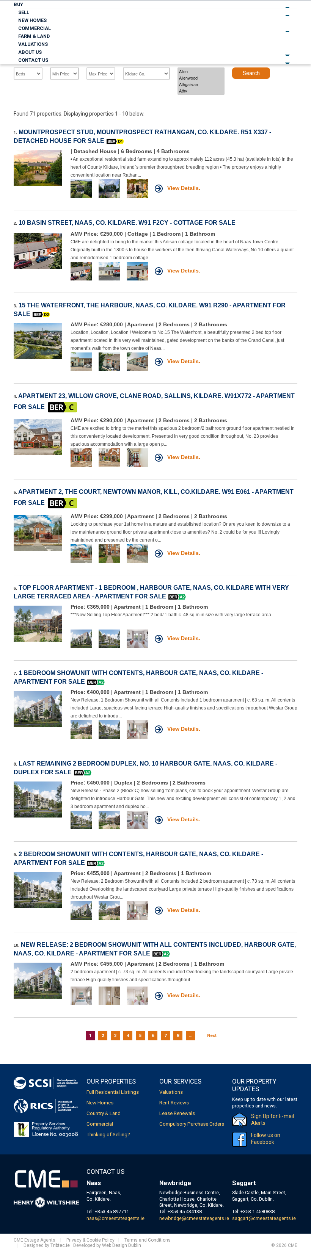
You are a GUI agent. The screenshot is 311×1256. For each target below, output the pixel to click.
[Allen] (201, 71)
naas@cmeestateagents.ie (115, 1218)
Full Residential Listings (112, 1092)
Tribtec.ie (60, 1245)
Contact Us (33, 60)
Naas (93, 1183)
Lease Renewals (177, 1113)
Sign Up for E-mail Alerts (272, 1119)
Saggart (244, 1183)
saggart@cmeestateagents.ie (264, 1218)
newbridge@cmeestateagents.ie (194, 1218)
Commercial (34, 28)
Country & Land (103, 1113)
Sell (23, 12)
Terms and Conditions (147, 1240)
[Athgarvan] (201, 84)
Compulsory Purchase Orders (191, 1124)
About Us (30, 52)
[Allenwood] (201, 78)
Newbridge (175, 1183)
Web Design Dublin (121, 1245)
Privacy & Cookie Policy (90, 1240)
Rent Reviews (174, 1103)
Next (212, 1035)
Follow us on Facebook (265, 1138)
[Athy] (201, 91)
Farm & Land (34, 36)
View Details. (183, 188)
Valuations (33, 44)
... (190, 1035)
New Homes (32, 20)
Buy (18, 4)
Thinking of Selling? (108, 1134)
